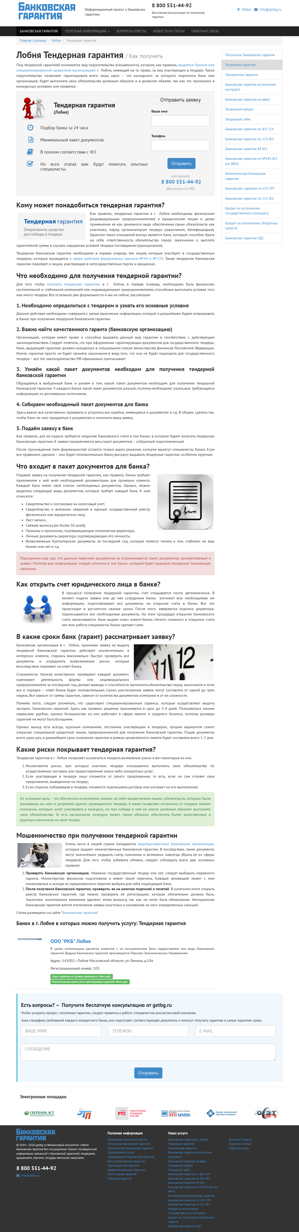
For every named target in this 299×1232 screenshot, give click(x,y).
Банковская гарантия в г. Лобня (188, 1140)
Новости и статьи (169, 31)
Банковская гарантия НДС (244, 238)
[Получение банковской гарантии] (47, 10)
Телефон (158, 136)
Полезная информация (86, 31)
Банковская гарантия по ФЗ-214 (249, 129)
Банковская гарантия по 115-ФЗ (249, 198)
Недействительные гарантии (126, 1170)
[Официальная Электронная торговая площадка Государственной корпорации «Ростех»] (85, 1113)
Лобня (245, 9)
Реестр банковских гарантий (126, 1161)
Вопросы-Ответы (131, 31)
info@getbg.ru (269, 9)
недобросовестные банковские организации (175, 843)
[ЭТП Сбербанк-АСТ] (39, 1113)
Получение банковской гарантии (250, 55)
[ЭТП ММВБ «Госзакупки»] (176, 1113)
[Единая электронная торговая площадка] (221, 1113)
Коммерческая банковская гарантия (191, 1196)
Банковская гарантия (39, 31)
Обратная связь (205, 31)
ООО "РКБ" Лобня (70, 941)
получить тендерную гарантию (73, 284)
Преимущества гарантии (123, 1165)
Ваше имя (159, 111)
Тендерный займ (237, 119)
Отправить (181, 163)
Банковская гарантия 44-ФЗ (246, 149)
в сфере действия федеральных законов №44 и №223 (116, 258)
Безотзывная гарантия (121, 1174)
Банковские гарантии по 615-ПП (249, 188)
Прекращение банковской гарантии (130, 1157)
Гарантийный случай (120, 1152)
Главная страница (33, 40)
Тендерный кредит (239, 109)
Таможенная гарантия (241, 74)
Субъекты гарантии (119, 1179)
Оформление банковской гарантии (130, 1148)
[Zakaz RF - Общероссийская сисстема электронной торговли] (267, 1113)
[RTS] (130, 1113)
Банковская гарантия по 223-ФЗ (249, 139)
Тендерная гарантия (240, 64)
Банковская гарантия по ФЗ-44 (127, 1140)
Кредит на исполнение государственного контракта (186, 1211)
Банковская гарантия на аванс (247, 99)
